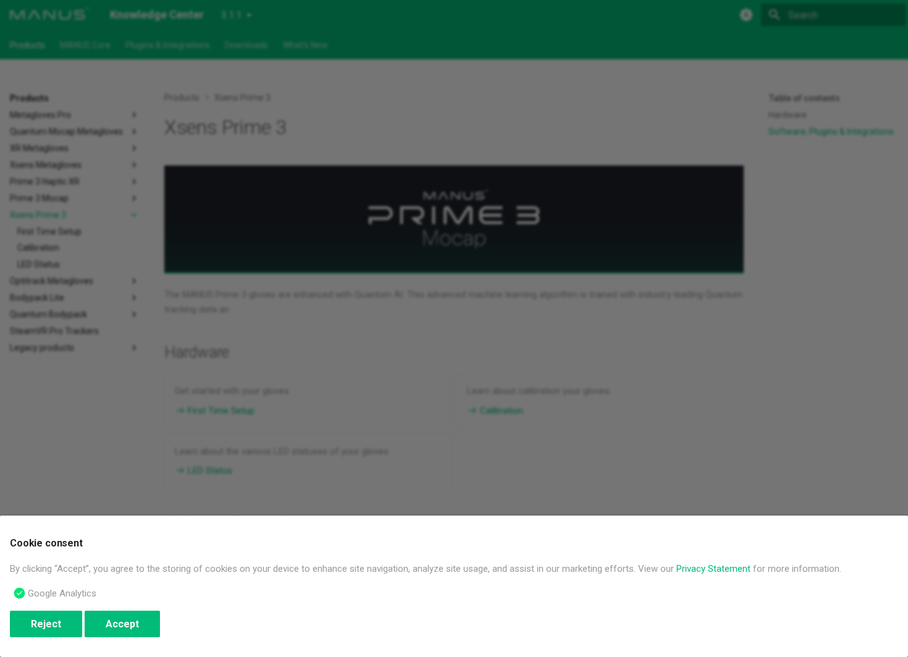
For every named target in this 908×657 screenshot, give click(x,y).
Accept (122, 624)
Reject (46, 624)
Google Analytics (62, 593)
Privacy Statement (713, 568)
